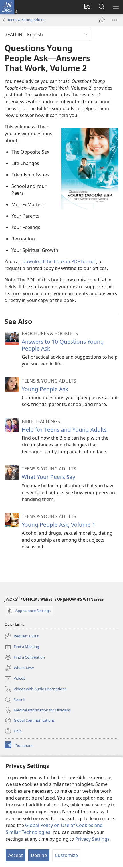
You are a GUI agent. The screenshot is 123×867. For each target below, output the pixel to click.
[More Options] (114, 20)
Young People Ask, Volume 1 (58, 524)
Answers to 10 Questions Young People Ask (63, 345)
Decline (39, 855)
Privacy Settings (92, 839)
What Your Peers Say (48, 477)
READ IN (13, 34)
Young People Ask (45, 389)
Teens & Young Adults (25, 19)
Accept (15, 855)
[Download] (89, 168)
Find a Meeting (22, 647)
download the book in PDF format (59, 261)
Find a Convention (25, 658)
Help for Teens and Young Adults (64, 429)
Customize (66, 855)
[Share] (102, 20)
